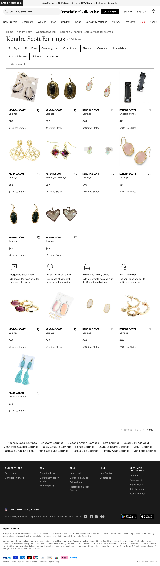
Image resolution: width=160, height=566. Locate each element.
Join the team (137, 489)
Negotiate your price (22, 274)
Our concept (11, 473)
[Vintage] (123, 22)
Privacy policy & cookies (69, 516)
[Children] (73, 22)
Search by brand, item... (22, 11)
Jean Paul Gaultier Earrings (21, 447)
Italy (57, 562)
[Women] (49, 22)
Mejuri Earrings (142, 447)
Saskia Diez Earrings (85, 451)
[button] (153, 11)
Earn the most (128, 274)
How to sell (75, 473)
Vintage (116, 22)
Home (9, 32)
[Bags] (83, 22)
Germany (43, 562)
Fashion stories (137, 493)
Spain (51, 562)
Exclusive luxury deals (96, 274)
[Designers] (35, 22)
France (6, 562)
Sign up (141, 11)
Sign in (128, 11)
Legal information (38, 516)
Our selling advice (79, 477)
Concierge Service (14, 477)
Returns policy (47, 485)
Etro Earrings (111, 443)
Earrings (65, 32)
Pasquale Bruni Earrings (19, 451)
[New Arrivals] (19, 22)
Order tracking (47, 473)
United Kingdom (17, 562)
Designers (27, 22)
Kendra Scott (24, 32)
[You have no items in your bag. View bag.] (153, 11)
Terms (52, 516)
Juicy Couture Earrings (56, 447)
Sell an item (110, 11)
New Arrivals (10, 22)
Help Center (106, 473)
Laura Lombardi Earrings (113, 447)
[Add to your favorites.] (39, 110)
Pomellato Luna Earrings (53, 451)
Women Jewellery (46, 32)
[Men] (58, 22)
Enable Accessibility (11, 3)
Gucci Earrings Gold (136, 443)
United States (31, 562)
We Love (130, 22)
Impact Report (137, 484)
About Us (155, 22)
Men (53, 22)
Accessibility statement (16, 516)
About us (134, 475)
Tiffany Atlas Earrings (115, 451)
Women (42, 22)
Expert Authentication (59, 274)
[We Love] (137, 22)
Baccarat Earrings (52, 443)
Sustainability (137, 480)
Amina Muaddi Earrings (22, 443)
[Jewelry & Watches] (109, 22)
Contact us (105, 477)
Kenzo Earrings (84, 447)
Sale (142, 22)
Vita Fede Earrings (144, 451)
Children (65, 22)
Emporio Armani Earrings (83, 443)
